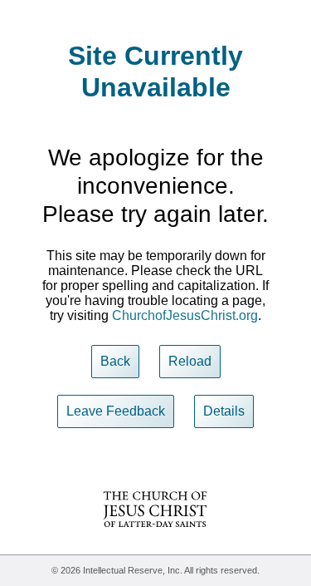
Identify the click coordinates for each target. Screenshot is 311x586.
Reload (189, 361)
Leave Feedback (115, 411)
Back (115, 361)
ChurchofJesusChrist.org (185, 315)
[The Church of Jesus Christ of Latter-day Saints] (155, 538)
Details (224, 411)
